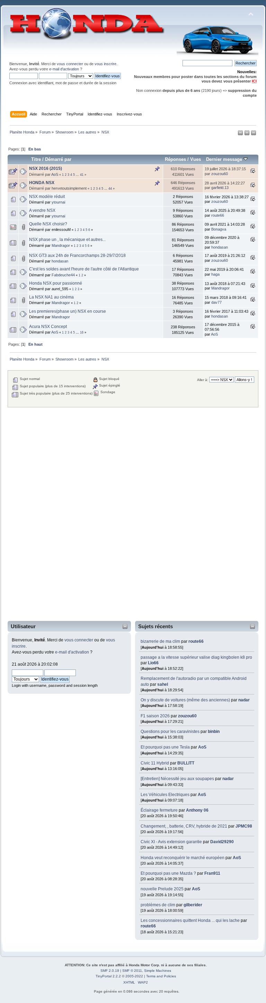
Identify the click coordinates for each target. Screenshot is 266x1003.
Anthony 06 (197, 810)
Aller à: (202, 380)
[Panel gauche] (241, 134)
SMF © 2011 (132, 970)
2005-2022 (134, 976)
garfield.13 (220, 187)
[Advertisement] (36, 514)
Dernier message (224, 159)
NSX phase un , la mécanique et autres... (67, 239)
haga (215, 274)
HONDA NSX (41, 182)
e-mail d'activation (64, 69)
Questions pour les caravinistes (170, 731)
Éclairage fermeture (160, 810)
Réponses (175, 159)
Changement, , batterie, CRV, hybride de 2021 (184, 826)
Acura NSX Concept (48, 326)
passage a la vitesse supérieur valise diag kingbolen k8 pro (196, 657)
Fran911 (212, 873)
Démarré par (58, 159)
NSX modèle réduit (47, 196)
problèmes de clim (158, 904)
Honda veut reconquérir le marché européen (182, 857)
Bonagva (218, 229)
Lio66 (153, 662)
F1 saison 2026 (155, 716)
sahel (162, 684)
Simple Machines (157, 970)
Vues (195, 159)
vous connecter (70, 64)
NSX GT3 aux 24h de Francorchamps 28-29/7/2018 (77, 255)
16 (81, 332)
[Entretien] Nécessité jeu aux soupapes (177, 778)
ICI (254, 81)
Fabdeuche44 (63, 275)
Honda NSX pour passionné (55, 283)
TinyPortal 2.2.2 (108, 976)
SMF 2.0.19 (109, 970)
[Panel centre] (253, 134)
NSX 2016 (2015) (45, 168)
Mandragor (61, 245)
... (78, 174)
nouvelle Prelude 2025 (162, 889)
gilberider (193, 904)
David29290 (222, 841)
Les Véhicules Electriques (165, 794)
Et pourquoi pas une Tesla (165, 747)
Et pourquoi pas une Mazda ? (168, 873)
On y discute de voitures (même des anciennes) (185, 700)
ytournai (58, 202)
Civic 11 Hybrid (155, 763)
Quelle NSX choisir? (48, 224)
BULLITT (185, 763)
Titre (36, 159)
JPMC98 (244, 826)
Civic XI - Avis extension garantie (171, 841)
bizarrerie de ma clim (160, 641)
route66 (196, 641)
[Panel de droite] (247, 134)
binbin (214, 731)
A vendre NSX (42, 210)
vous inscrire (105, 64)
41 (81, 174)
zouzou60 (187, 716)
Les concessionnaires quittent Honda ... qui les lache (190, 920)
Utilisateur (23, 626)
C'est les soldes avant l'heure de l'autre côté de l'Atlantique (84, 269)
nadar (244, 700)
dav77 (216, 302)
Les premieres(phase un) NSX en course (67, 311)
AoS (202, 747)
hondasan (219, 247)
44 (110, 188)
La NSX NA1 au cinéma (51, 297)
